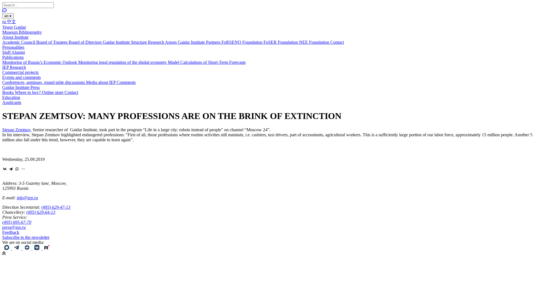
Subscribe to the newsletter (25, 237)
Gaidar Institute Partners (199, 42)
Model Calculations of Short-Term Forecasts (207, 62)
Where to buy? (28, 92)
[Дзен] (27, 248)
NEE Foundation (314, 42)
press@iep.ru (14, 227)
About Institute (15, 37)
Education (11, 97)
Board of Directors (86, 42)
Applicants (11, 102)
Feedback (10, 232)
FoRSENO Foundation (242, 42)
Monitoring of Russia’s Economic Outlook (40, 62)
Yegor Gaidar (14, 27)
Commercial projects (20, 72)
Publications (13, 57)
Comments (126, 82)
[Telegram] (10, 168)
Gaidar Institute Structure (125, 42)
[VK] (37, 248)
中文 (11, 21)
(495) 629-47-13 (55, 207)
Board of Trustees (52, 42)
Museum (10, 32)
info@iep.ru (27, 197)
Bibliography (30, 32)
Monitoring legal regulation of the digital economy (123, 62)
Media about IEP (101, 82)
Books (8, 92)
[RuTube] (46, 248)
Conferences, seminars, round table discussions (44, 82)
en (7, 16)
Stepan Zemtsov (16, 129)
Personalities (13, 47)
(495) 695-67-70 (16, 222)
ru (4, 21)
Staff (6, 52)
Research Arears (163, 42)
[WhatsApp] (17, 168)
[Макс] (7, 248)
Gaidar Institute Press (21, 87)
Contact (337, 42)
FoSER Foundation (281, 42)
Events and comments (21, 77)
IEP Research (14, 67)
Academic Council (19, 42)
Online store (53, 92)
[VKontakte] (4, 168)
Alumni (18, 52)
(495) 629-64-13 (40, 212)
